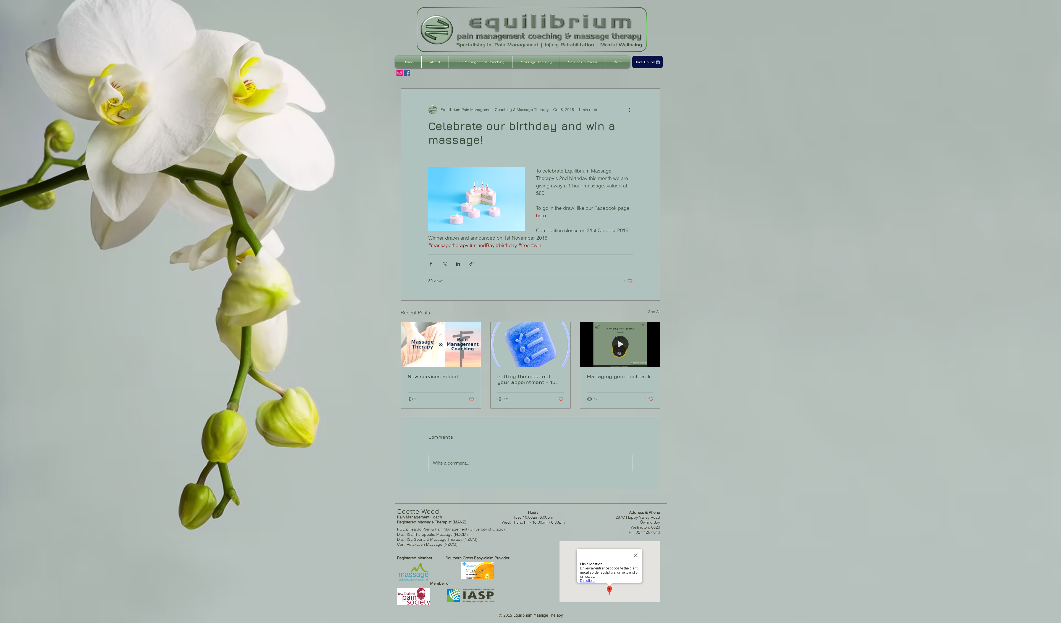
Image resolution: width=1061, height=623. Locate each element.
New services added (433, 376)
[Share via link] (471, 263)
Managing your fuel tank (618, 376)
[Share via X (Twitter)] (444, 263)
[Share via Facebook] (431, 263)
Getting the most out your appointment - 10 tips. (526, 379)
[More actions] (629, 109)
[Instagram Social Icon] (399, 73)
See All (654, 311)
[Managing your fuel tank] (620, 344)
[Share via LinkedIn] (458, 263)
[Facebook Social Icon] (407, 73)
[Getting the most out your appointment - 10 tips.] (531, 344)
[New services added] (441, 344)
